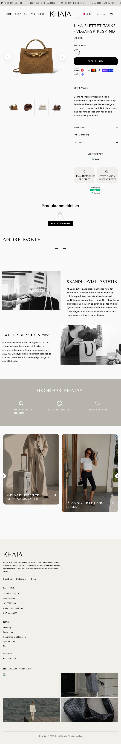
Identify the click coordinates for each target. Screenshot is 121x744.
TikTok (32, 579)
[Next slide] (63, 57)
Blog (5, 646)
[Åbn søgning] (97, 14)
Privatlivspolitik (9, 658)
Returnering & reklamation (14, 637)
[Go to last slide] (8, 57)
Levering (7, 628)
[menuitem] (41, 14)
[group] (14, 107)
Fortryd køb (8, 632)
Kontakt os (7, 654)
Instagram (21, 579)
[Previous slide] (3, 475)
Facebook (8, 579)
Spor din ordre (9, 641)
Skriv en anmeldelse (60, 223)
